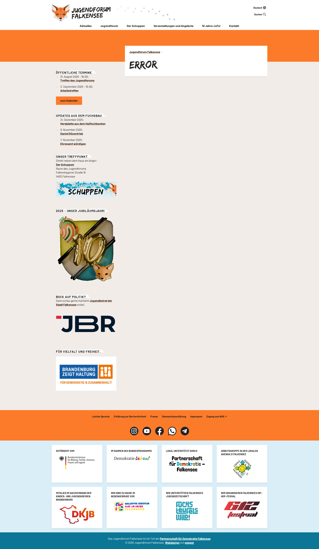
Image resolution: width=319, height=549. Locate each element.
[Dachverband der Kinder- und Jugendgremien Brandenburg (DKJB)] (77, 514)
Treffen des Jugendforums (77, 80)
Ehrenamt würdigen (73, 143)
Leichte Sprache (101, 416)
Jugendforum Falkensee (91, 12)
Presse (154, 416)
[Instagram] (134, 431)
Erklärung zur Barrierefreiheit (130, 416)
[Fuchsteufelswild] (187, 511)
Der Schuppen (136, 25)
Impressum (196, 416)
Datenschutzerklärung (174, 416)
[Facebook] (159, 431)
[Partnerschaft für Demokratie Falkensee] (187, 463)
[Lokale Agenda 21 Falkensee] (242, 469)
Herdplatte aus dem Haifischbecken (83, 123)
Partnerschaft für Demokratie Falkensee (185, 538)
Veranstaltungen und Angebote (173, 25)
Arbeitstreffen (69, 90)
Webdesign (172, 542)
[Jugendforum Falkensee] (61, 12)
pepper (189, 542)
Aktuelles (86, 25)
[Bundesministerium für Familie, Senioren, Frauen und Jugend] (77, 462)
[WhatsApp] (172, 431)
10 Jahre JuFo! (211, 25)
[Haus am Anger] (132, 507)
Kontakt (234, 25)
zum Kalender (69, 100)
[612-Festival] (242, 510)
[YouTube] (147, 431)
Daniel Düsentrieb (71, 133)
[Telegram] (185, 431)
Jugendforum (109, 25)
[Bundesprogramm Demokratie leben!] (132, 458)
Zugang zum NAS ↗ (216, 416)
